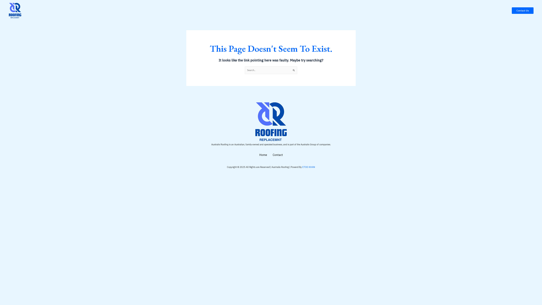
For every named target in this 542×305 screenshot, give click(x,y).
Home (263, 155)
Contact (278, 155)
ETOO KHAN (308, 167)
